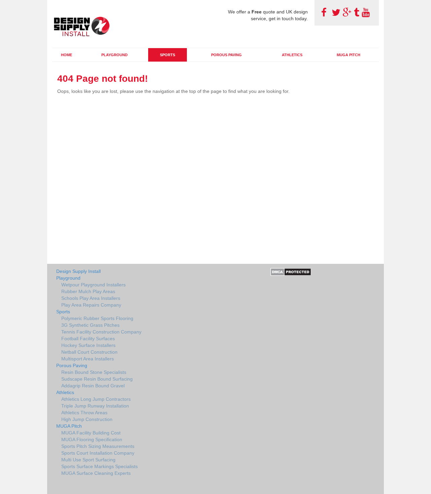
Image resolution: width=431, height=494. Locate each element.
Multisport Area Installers (87, 358)
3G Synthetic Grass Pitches (90, 325)
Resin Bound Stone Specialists (93, 372)
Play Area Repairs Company (91, 305)
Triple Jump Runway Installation (95, 406)
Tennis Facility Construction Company (101, 331)
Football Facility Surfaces (88, 338)
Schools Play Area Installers (90, 298)
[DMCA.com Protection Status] (290, 271)
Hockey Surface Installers (88, 345)
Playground (114, 55)
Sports (167, 55)
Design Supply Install (78, 271)
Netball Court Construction (89, 352)
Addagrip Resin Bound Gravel (93, 385)
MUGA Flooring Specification (91, 439)
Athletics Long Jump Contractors (96, 399)
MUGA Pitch (348, 55)
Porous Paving (226, 55)
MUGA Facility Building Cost (91, 432)
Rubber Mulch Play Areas (88, 291)
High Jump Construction (86, 419)
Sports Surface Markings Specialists (99, 466)
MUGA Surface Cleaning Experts (96, 473)
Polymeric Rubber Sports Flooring (97, 318)
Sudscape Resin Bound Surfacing (97, 379)
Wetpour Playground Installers (93, 284)
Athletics (292, 55)
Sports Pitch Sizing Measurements (97, 446)
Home (66, 55)
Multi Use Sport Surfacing (88, 459)
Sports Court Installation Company (97, 453)
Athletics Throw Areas (84, 412)
